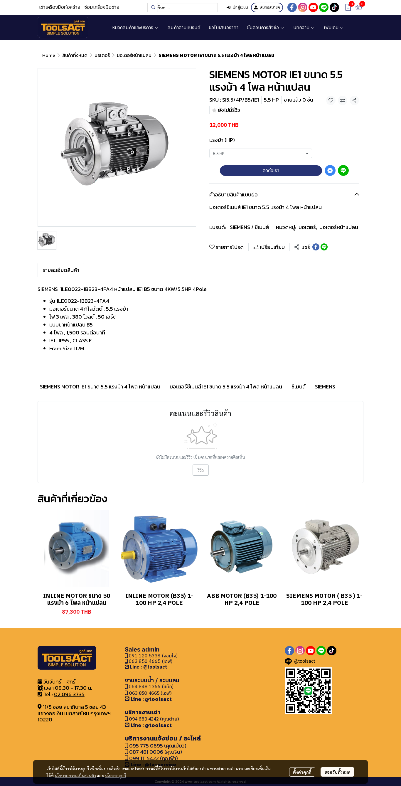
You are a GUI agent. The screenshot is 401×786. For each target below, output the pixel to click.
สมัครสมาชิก (270, 7)
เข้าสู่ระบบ (240, 7)
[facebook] (292, 7)
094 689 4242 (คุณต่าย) (154, 718)
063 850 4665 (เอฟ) (150, 661)
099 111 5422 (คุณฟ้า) (153, 758)
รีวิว (201, 470)
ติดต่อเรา (271, 170)
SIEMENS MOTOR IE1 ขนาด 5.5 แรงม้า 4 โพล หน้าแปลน (100, 387)
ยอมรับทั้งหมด (337, 772)
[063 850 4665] (127, 667)
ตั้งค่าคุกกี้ (302, 772)
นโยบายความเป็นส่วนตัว (75, 775)
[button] (182, 7)
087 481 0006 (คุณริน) (155, 752)
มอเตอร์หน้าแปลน (134, 55)
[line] (323, 7)
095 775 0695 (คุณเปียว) (157, 746)
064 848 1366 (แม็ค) (151, 686)
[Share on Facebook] (315, 246)
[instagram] (302, 7)
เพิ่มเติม (332, 27)
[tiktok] (334, 7)
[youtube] (313, 7)
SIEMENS (325, 387)
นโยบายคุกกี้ (115, 775)
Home (48, 55)
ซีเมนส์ (299, 387)
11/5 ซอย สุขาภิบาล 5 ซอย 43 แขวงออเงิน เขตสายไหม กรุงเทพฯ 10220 (74, 713)
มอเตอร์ (102, 55)
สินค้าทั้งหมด (74, 55)
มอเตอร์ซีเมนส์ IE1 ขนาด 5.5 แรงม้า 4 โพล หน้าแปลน (226, 387)
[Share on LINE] (324, 246)
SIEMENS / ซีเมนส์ (249, 227)
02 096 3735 (69, 694)
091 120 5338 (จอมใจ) (153, 656)
